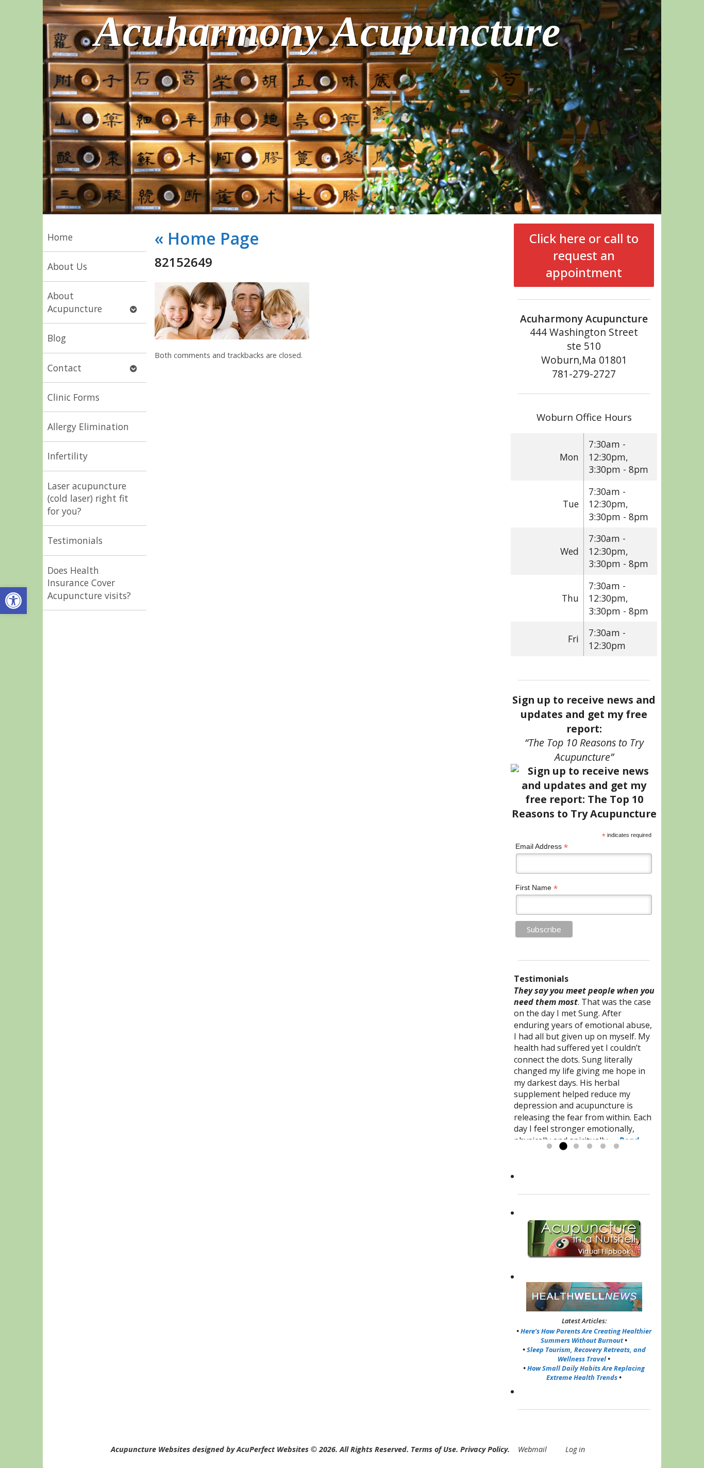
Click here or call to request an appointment (584, 255)
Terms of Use (433, 1449)
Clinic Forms (73, 397)
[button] (13, 600)
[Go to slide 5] (603, 1146)
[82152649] (232, 336)
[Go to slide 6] (616, 1146)
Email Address (541, 846)
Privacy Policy (484, 1449)
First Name (536, 888)
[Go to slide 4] (589, 1146)
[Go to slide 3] (576, 1146)
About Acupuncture (74, 302)
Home (60, 237)
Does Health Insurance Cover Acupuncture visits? (89, 583)
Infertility (67, 456)
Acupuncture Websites (150, 1449)
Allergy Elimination (88, 426)
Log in (575, 1449)
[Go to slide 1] (549, 1146)
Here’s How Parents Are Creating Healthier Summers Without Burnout (586, 1335)
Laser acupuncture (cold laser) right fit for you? (87, 498)
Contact (64, 368)
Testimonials (75, 540)
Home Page (207, 238)
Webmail (532, 1449)
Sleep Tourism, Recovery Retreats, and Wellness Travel (586, 1354)
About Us (67, 266)
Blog (56, 338)
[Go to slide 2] (563, 1146)
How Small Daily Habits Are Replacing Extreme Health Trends (586, 1372)
